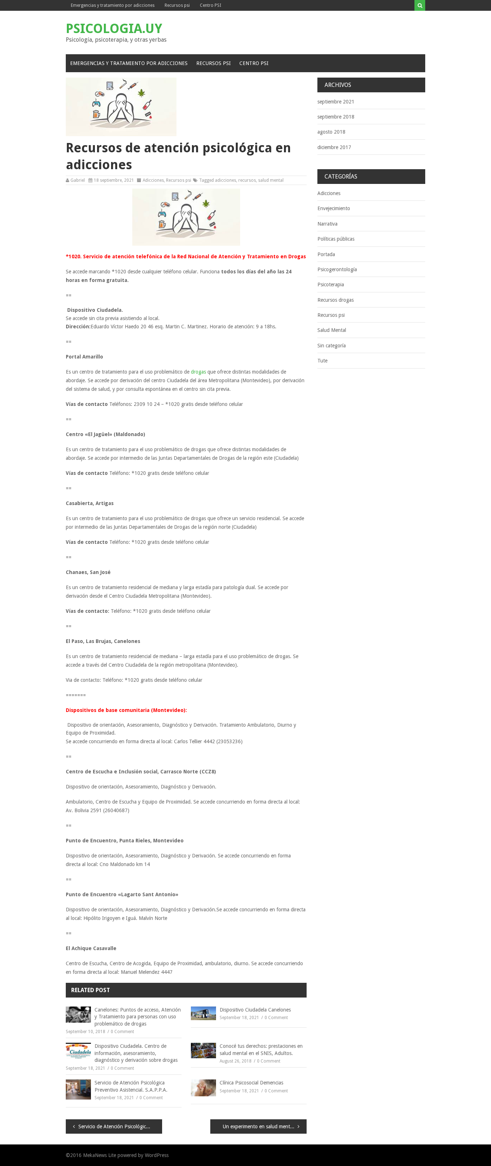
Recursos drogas (335, 300)
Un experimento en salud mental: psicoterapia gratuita (265, 1126)
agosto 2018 (331, 132)
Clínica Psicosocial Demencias (251, 1083)
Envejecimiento (333, 208)
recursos (247, 180)
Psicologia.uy (114, 28)
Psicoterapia (330, 284)
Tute (322, 361)
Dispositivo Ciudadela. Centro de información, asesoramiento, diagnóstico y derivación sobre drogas (136, 1053)
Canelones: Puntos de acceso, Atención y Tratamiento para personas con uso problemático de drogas (138, 1017)
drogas (198, 372)
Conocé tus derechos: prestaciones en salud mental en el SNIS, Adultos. (261, 1049)
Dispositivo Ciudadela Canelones (255, 1010)
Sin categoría (331, 345)
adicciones (225, 180)
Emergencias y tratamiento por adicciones (113, 5)
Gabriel (77, 180)
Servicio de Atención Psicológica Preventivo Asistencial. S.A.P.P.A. (131, 1086)
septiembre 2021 (335, 102)
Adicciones (153, 180)
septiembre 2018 (335, 117)
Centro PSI (210, 5)
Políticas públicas (335, 239)
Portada (326, 254)
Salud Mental (331, 330)
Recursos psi (177, 5)
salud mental (271, 180)
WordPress (157, 1155)
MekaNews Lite (99, 1155)
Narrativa (327, 224)
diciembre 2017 (334, 147)
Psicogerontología (337, 269)
